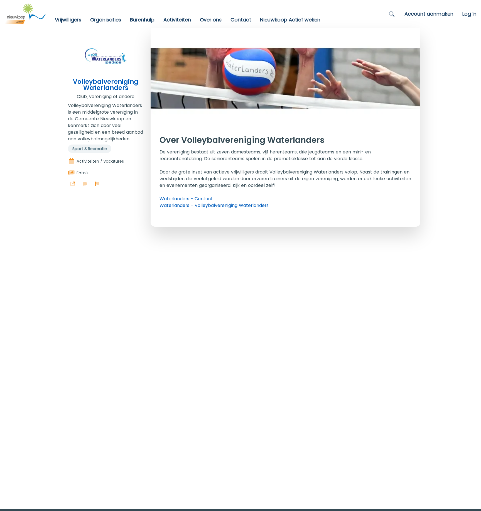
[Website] (72, 184)
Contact (240, 20)
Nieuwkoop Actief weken (290, 20)
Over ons (211, 20)
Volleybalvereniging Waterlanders (105, 85)
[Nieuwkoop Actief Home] (25, 13)
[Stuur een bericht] (85, 184)
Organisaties (105, 20)
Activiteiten (177, 20)
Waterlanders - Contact (186, 198)
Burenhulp (142, 20)
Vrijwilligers (68, 20)
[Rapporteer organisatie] (97, 184)
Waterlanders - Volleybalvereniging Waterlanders (214, 205)
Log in (469, 14)
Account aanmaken (428, 14)
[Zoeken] (392, 14)
